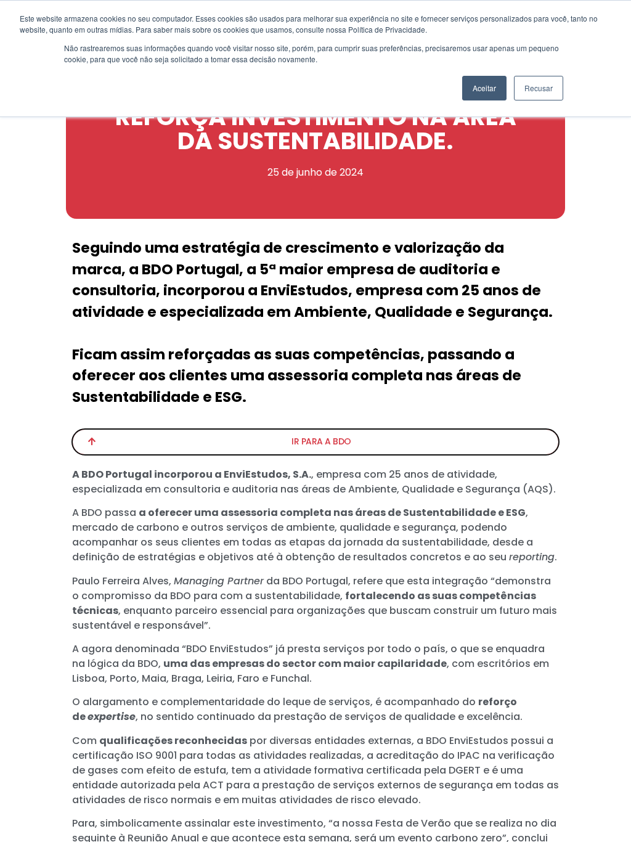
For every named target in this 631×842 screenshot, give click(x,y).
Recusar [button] (538, 88)
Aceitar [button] (484, 88)
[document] (315, 421)
